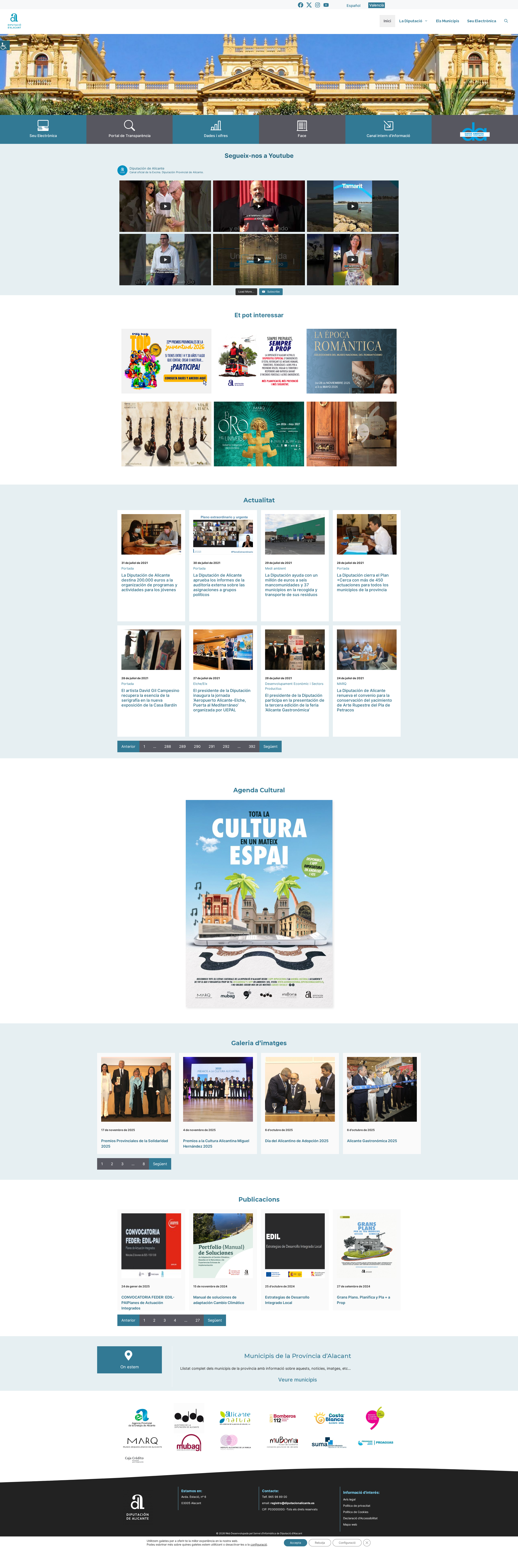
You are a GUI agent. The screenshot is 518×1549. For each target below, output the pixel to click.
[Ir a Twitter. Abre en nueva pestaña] (309, 5)
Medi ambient (275, 568)
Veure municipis (297, 1380)
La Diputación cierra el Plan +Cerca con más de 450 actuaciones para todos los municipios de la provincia (363, 582)
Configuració (347, 1542)
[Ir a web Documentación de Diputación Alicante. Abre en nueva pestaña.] (216, 129)
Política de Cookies (355, 1512)
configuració (259, 1544)
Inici (387, 21)
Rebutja (320, 1542)
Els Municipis (447, 21)
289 (182, 746)
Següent (270, 746)
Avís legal (349, 1499)
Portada (127, 568)
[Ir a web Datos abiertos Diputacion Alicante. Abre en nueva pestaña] (475, 129)
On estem (129, 1366)
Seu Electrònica (481, 21)
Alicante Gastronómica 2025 (372, 1141)
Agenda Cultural (259, 790)
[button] (506, 21)
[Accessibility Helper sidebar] (5, 45)
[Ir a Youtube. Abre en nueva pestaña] (326, 5)
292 (226, 746)
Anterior (128, 746)
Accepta (295, 1542)
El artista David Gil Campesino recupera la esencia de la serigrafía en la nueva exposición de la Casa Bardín (150, 698)
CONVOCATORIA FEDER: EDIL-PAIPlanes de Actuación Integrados (147, 1302)
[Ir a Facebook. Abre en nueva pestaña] (300, 5)
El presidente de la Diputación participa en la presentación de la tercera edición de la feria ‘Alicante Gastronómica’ (294, 702)
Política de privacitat (356, 1505)
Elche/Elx (200, 684)
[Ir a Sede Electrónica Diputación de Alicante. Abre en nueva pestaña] (43, 129)
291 (212, 746)
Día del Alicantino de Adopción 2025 (296, 1141)
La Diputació (410, 21)
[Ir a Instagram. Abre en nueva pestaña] (317, 5)
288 (167, 746)
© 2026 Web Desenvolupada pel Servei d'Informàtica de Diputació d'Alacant (259, 1533)
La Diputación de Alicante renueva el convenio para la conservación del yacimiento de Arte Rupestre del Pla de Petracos (364, 700)
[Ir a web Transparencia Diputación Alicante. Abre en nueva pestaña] (129, 129)
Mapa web (350, 1524)
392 (252, 746)
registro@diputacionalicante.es (292, 1503)
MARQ (341, 684)
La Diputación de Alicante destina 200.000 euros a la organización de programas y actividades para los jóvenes (149, 582)
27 (197, 1320)
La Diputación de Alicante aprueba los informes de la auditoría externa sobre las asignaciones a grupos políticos (219, 585)
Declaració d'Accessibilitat (360, 1518)
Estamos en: (191, 1491)
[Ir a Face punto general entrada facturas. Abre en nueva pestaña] (302, 129)
